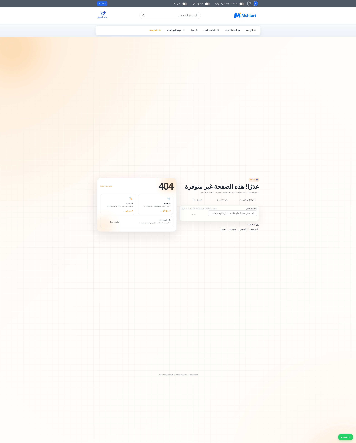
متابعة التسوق (222, 199)
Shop (223, 229)
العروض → (128, 211)
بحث (193, 214)
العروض (243, 229)
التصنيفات (254, 229)
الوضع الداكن (197, 3)
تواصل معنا (197, 199)
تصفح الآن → (165, 211)
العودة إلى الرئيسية (247, 199)
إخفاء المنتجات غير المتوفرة (226, 3)
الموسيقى (176, 3)
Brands (233, 229)
